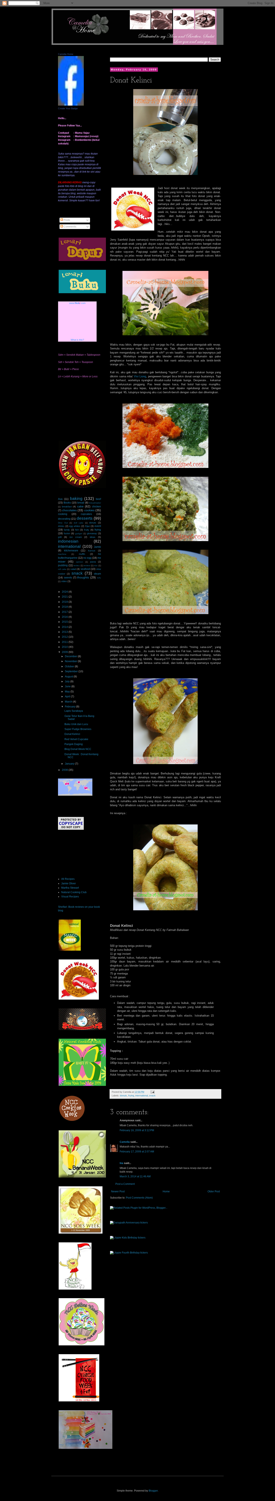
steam (97, 573)
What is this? (77, 339)
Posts (66, 220)
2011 (65, 642)
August (69, 676)
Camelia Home (65, 54)
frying (131, 1095)
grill (59, 537)
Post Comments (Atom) (139, 1197)
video (64, 581)
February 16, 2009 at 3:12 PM (137, 1130)
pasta (93, 561)
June (68, 686)
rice (96, 565)
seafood (85, 569)
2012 (65, 636)
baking (76, 498)
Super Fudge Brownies (77, 729)
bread (80, 502)
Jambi (97, 546)
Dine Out (63, 523)
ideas (92, 537)
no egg (87, 557)
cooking (62, 514)
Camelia (125, 1141)
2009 (65, 652)
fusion (67, 533)
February (70, 706)
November (71, 661)
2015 (65, 621)
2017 (65, 611)
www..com (77, 303)
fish (77, 529)
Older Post (214, 1191)
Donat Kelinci (72, 734)
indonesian (68, 541)
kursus (91, 550)
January (70, 763)
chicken (96, 506)
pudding (63, 565)
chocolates (69, 510)
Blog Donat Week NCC (77, 749)
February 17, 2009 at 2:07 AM (137, 1151)
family (67, 529)
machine (62, 554)
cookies (89, 510)
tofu (99, 578)
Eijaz (87, 526)
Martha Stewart (70, 887)
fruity (86, 529)
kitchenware (71, 550)
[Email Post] (152, 1092)
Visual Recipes (70, 896)
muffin (82, 554)
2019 (65, 601)
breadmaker (95, 503)
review (87, 565)
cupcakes (86, 514)
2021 (65, 596)
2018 (65, 606)
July (67, 681)
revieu (77, 565)
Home (166, 1191)
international (141, 1095)
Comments (69, 226)
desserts (85, 518)
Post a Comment (125, 1183)
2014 (65, 626)
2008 (65, 769)
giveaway (92, 533)
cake (80, 506)
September (71, 671)
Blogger (153, 1490)
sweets (68, 577)
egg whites (74, 526)
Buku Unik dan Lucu (76, 724)
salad (73, 569)
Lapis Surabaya (73, 710)
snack (152, 1095)
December (71, 656)
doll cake (79, 523)
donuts (123, 1095)
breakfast (67, 506)
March (69, 701)
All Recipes (68, 878)
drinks (61, 526)
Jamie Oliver (68, 883)
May (67, 691)
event (98, 526)
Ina (121, 1163)
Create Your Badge (68, 108)
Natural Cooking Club (74, 892)
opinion (79, 562)
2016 (65, 616)
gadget (78, 533)
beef (98, 499)
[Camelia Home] (71, 104)
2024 (65, 591)
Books (67, 502)
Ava (60, 499)
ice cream (76, 537)
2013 (65, 631)
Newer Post (118, 1191)
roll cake (62, 569)
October (70, 666)
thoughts (83, 577)
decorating (64, 518)
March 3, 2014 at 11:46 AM (135, 1176)
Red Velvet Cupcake (76, 739)
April (68, 696)
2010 (65, 646)
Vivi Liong (140, 376)
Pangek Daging (73, 744)
